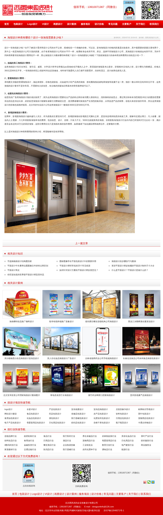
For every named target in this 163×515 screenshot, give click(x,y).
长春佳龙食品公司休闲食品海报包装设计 (141, 358)
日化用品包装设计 (57, 423)
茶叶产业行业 (147, 436)
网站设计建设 (10, 414)
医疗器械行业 (69, 449)
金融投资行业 (30, 445)
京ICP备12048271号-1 (114, 510)
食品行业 (47, 436)
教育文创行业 (108, 445)
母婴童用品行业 (109, 441)
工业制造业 (88, 445)
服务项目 (85, 24)
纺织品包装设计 (78, 423)
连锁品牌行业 (10, 436)
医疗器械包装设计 (79, 418)
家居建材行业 (10, 449)
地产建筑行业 (127, 445)
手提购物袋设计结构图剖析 (19, 261)
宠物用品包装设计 (146, 418)
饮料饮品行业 (10, 441)
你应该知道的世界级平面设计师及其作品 (25, 275)
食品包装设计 (33, 414)
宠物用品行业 (89, 441)
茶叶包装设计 (144, 414)
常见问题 (113, 24)
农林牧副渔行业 (109, 436)
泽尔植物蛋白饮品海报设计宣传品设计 (21, 358)
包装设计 (18, 24)
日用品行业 (48, 441)
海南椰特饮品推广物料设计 (21, 321)
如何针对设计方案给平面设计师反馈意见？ (78, 270)
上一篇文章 (81, 243)
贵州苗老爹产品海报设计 (141, 395)
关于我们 (140, 24)
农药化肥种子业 (90, 449)
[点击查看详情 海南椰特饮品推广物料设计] (22, 304)
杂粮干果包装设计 (102, 423)
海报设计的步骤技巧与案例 (124, 261)
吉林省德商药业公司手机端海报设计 (101, 358)
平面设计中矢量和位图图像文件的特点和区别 (27, 266)
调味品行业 (107, 449)
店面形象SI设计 (123, 409)
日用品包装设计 (123, 418)
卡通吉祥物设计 (145, 423)
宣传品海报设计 (101, 409)
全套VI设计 (32, 409)
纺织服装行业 (147, 441)
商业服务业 (146, 445)
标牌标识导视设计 (146, 409)
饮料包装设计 (122, 414)
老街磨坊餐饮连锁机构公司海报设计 (101, 321)
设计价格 (99, 24)
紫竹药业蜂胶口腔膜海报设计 (101, 395)
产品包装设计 (55, 409)
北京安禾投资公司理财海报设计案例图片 (21, 395)
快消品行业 (48, 449)
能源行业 (125, 449)
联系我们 (154, 24)
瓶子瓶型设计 (122, 423)
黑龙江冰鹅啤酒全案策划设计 (141, 321)
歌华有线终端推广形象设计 (61, 321)
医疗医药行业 (69, 436)
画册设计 (58, 24)
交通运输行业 (30, 449)
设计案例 (71, 24)
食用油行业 (29, 441)
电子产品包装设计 (12, 423)
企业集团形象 (69, 445)
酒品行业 (67, 441)
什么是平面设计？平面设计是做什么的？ (130, 270)
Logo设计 (32, 24)
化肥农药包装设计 (102, 418)
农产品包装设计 (101, 414)
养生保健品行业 (90, 436)
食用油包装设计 (11, 418)
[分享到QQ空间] (153, 482)
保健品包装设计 (78, 414)
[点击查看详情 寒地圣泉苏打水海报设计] (61, 378)
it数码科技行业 (11, 445)
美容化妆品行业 (128, 436)
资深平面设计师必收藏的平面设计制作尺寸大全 (133, 266)
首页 (6, 24)
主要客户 (126, 24)
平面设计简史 (13, 270)
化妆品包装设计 (34, 418)
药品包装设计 (55, 414)
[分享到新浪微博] (145, 482)
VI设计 (45, 24)
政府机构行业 (30, 436)
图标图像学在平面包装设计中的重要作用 (77, 261)
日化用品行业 (127, 441)
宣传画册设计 (77, 409)
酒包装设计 (54, 418)
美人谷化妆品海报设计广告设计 (61, 358)
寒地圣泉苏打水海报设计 (61, 395)
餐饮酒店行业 (49, 445)
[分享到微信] (149, 482)
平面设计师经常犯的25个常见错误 (74, 266)
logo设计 (8, 409)
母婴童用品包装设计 (36, 423)
